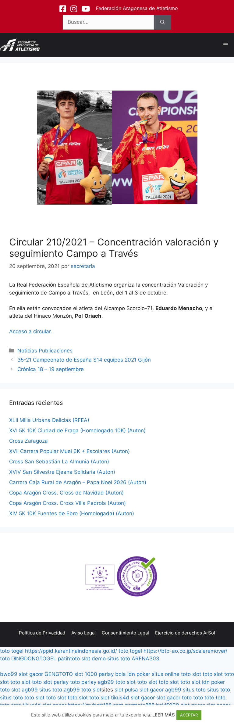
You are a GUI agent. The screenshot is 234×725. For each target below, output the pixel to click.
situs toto (118, 658)
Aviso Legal (83, 633)
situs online (165, 674)
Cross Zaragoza (28, 441)
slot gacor (31, 674)
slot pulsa (126, 690)
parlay (61, 682)
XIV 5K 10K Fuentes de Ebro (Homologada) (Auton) (71, 513)
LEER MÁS (163, 715)
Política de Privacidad (42, 633)
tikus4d (120, 698)
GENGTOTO (58, 674)
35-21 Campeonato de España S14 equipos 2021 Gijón (84, 360)
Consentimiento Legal (125, 633)
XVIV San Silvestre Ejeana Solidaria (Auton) (62, 472)
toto (5, 658)
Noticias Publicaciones (45, 351)
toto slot (191, 674)
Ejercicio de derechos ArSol (185, 633)
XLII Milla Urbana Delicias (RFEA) (49, 420)
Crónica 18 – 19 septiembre (50, 369)
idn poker (138, 674)
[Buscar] (162, 22)
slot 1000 (85, 674)
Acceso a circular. (30, 331)
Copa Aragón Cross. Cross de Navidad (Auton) (66, 493)
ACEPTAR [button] (189, 714)
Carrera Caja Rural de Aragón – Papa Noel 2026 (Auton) (77, 482)
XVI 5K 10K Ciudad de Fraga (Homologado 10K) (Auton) (77, 430)
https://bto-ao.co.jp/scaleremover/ (185, 651)
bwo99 (8, 674)
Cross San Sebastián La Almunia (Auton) (59, 462)
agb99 (106, 682)
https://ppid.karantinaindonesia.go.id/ (71, 651)
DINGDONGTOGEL (33, 658)
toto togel (11, 651)
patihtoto (69, 658)
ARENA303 (145, 658)
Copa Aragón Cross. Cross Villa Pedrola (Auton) (67, 503)
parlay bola (112, 674)
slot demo (93, 658)
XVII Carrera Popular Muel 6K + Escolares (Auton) (69, 451)
